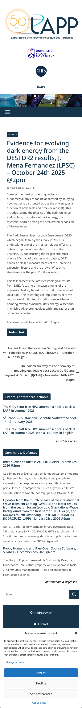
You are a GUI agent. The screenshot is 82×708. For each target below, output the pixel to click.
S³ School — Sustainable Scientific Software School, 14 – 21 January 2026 (40, 420)
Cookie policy (39, 702)
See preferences (41, 694)
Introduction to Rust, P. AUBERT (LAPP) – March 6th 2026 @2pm (40, 464)
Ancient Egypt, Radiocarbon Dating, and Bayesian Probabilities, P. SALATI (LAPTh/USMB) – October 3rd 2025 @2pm (41, 352)
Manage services (15, 662)
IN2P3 (41, 86)
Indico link (17, 332)
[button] (76, 633)
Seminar (12, 134)
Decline (41, 683)
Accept (41, 673)
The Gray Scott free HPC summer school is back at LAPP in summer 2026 (39, 408)
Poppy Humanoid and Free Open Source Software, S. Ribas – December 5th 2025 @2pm (39, 550)
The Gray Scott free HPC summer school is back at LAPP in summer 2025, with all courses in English (39, 431)
